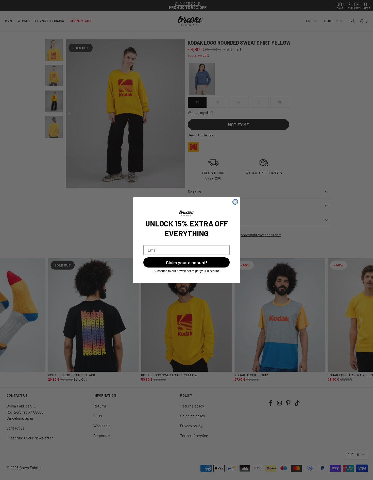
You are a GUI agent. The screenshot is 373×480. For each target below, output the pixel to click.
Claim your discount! (186, 262)
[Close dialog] (235, 201)
